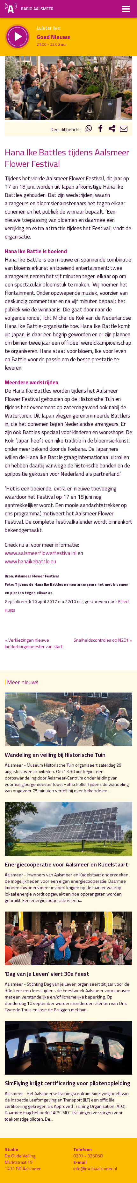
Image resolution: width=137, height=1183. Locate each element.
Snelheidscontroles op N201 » (103, 640)
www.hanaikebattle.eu (30, 561)
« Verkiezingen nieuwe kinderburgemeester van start (33, 643)
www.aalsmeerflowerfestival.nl (40, 553)
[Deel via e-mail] (123, 129)
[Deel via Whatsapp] (88, 129)
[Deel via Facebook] (100, 129)
